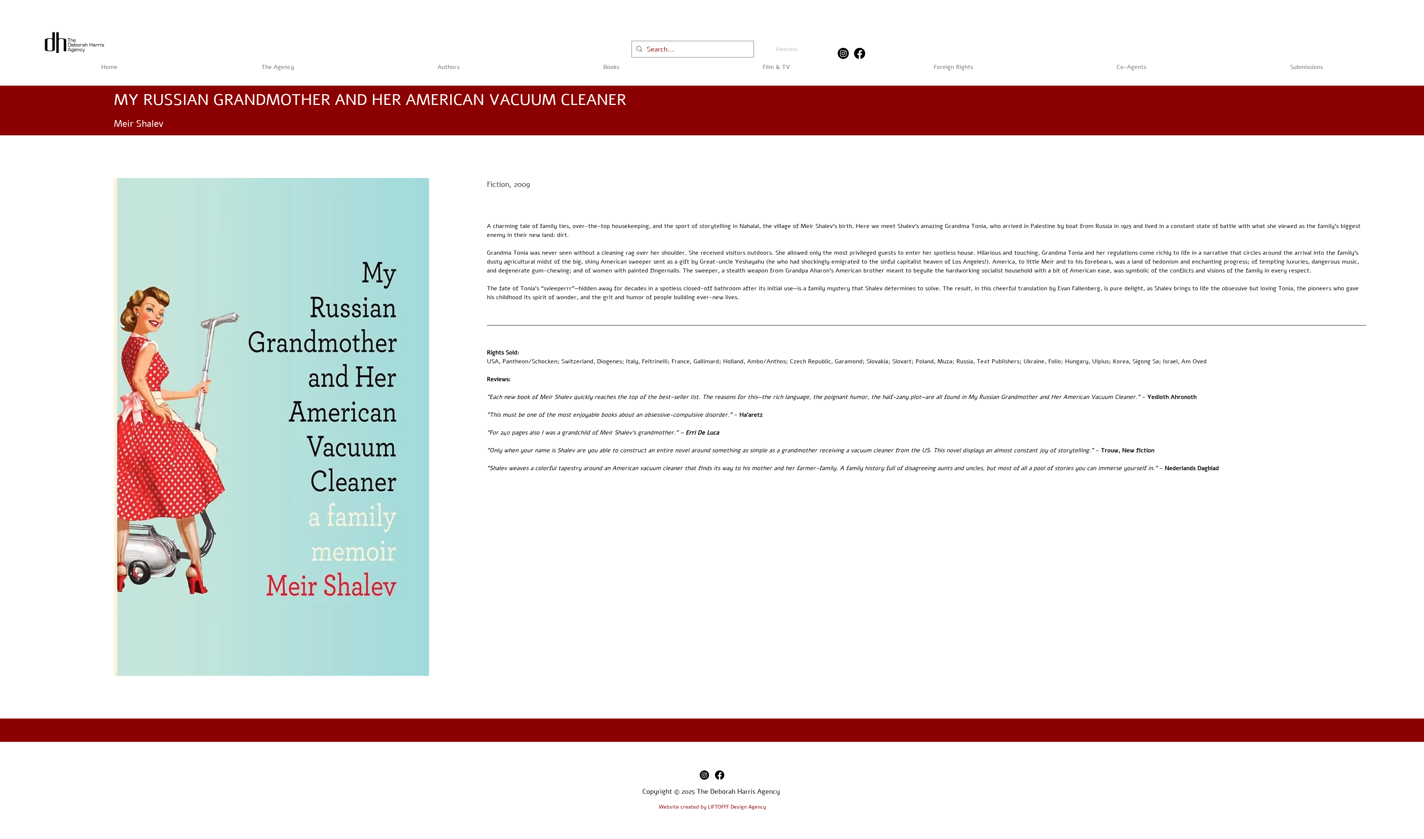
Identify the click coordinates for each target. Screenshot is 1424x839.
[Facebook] (859, 53)
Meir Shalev (138, 124)
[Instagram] (843, 53)
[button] (611, 67)
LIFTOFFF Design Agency (737, 806)
